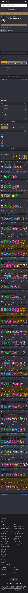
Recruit (15, 572)
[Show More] (7, 1)
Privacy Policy (4, 569)
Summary (3, 30)
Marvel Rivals (3, 541)
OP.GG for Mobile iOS (18, 528)
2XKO (2, 551)
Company (3, 520)
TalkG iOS (16, 541)
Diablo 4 (2, 549)
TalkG (2, 559)
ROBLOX (2, 536)
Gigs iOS (16, 538)
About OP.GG (3, 518)
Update (14, 25)
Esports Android (17, 543)
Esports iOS (16, 544)
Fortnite (2, 548)
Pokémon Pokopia (5, 539)
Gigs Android (16, 536)
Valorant (2, 533)
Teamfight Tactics (5, 528)
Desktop (2, 554)
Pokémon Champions (5, 531)
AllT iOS (15, 531)
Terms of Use (4, 571)
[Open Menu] (25, 1)
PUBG (2, 535)
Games (2, 556)
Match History (11, 30)
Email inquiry (3, 574)
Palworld (3, 530)
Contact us (3, 576)
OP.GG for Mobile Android (19, 526)
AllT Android (16, 530)
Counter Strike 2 (4, 546)
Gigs (2, 562)
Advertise (16, 571)
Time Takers (3, 552)
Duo (2, 557)
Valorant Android (17, 533)
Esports (2, 561)
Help (2, 572)
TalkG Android (17, 539)
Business (16, 569)
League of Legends (5, 526)
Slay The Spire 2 (4, 544)
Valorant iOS (16, 535)
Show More (13, 121)
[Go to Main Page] (3, 1)
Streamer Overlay (4, 564)
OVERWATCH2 (4, 538)
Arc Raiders (3, 543)
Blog (2, 521)
